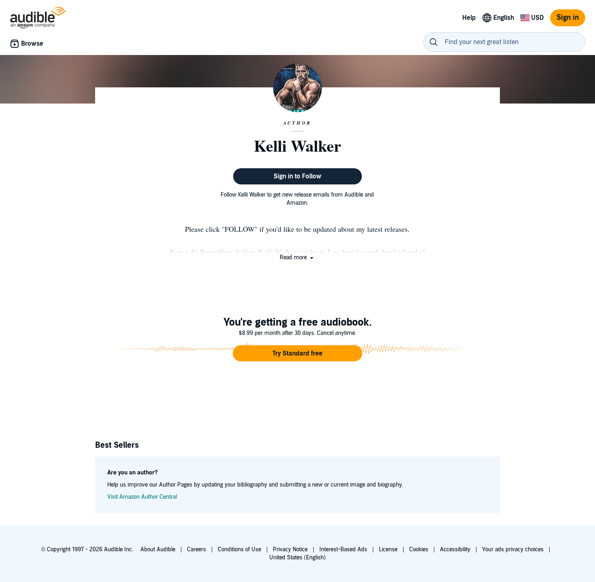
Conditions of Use (239, 549)
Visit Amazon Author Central (142, 496)
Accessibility (455, 549)
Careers (196, 549)
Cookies (418, 549)
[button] (297, 257)
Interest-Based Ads (343, 549)
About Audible (157, 549)
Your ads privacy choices (513, 549)
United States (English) (297, 557)
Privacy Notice (290, 549)
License (388, 549)
